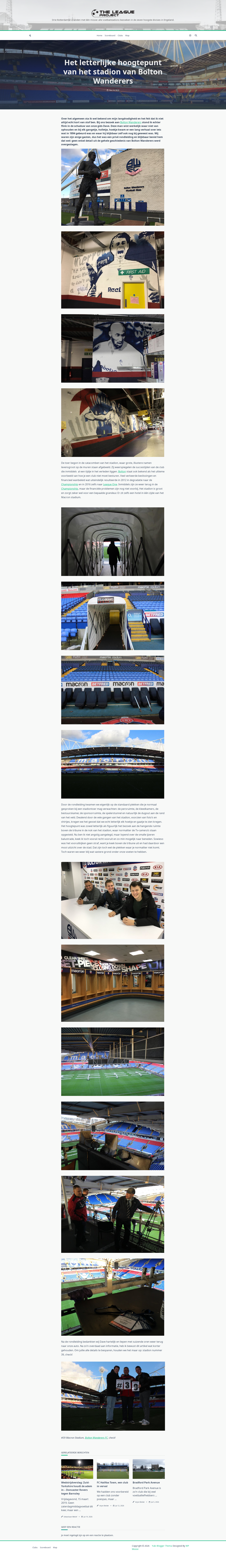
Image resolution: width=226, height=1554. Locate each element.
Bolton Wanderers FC (96, 1437)
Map (127, 35)
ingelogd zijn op (77, 1535)
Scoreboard (110, 35)
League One (110, 484)
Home (99, 35)
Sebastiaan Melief (70, 1517)
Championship (69, 484)
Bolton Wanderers (130, 122)
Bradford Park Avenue (146, 1482)
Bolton (122, 471)
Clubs (120, 35)
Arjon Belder (104, 1506)
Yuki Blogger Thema (162, 1545)
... (80, 1510)
